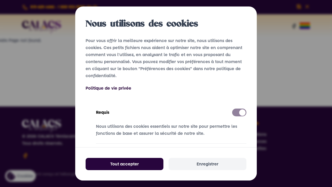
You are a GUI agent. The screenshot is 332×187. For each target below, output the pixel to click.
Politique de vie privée (108, 88)
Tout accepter (124, 164)
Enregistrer (207, 164)
